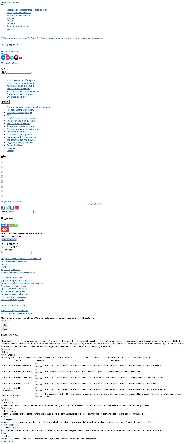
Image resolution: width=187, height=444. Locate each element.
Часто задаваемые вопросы (14, 305)
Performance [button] (7, 408)
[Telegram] (9, 225)
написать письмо (11, 51)
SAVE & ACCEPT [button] (8, 441)
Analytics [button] (5, 416)
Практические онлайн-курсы (14, 289)
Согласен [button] (5, 321)
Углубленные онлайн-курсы (13, 286)
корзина (7, 54)
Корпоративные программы (13, 297)
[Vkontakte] (2, 225)
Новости (5, 264)
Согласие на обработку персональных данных (22, 283)
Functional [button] (5, 400)
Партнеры (5, 267)
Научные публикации (10, 270)
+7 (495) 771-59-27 (9, 45)
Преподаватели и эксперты (13, 261)
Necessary (8, 352)
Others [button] (4, 433)
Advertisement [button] (7, 425)
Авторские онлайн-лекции (13, 291)
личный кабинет (10, 63)
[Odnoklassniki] (12, 225)
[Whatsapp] (16, 225)
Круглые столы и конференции (15, 294)
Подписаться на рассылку (13, 201)
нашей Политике (101, 318)
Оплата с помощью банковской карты (18, 272)
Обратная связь (9, 239)
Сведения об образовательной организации (21, 259)
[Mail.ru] (6, 225)
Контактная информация (12, 300)
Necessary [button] (5, 349)
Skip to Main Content (10, 2)
